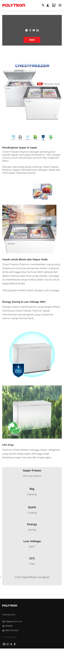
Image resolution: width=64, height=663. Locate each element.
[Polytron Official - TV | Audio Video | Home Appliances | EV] (13, 5)
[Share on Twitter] (34, 30)
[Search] (43, 5)
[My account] (47, 5)
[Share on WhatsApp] (26, 30)
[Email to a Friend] (37, 30)
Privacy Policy (13, 653)
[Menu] (60, 5)
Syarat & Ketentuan (31, 653)
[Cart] (53, 5)
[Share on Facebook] (30, 30)
